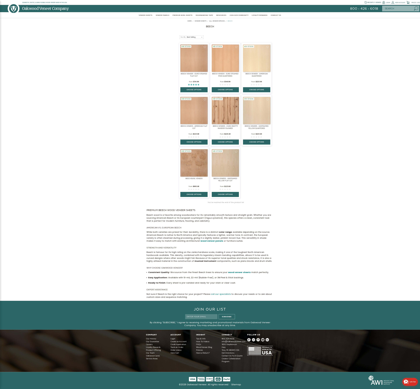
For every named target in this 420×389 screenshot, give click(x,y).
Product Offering (153, 350)
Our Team (150, 353)
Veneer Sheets (145, 15)
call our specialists (221, 294)
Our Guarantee (152, 341)
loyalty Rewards (260, 15)
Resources (221, 15)
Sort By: (183, 37)
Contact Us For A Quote (232, 356)
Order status (176, 350)
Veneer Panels (162, 15)
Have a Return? (203, 353)
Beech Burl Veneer (194, 178)
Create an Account (179, 341)
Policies (199, 350)
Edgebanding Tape (204, 15)
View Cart (175, 353)
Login (388, 2)
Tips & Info (201, 339)
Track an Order (177, 347)
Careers (149, 344)
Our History (151, 339)
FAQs (198, 344)
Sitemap (236, 384)
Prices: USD (415, 2)
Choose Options (194, 89)
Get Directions (228, 353)
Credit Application (178, 344)
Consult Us (276, 15)
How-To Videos (202, 341)
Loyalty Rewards (153, 347)
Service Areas (152, 358)
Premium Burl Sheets (182, 15)
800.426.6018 (228, 339)
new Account (400, 2)
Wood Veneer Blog (204, 347)
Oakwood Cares (153, 356)
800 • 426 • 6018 (364, 9)
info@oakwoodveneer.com (234, 341)
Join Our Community (239, 15)
